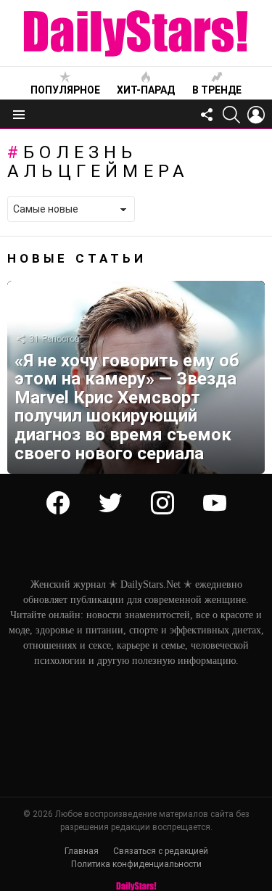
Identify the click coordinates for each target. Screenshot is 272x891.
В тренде (217, 90)
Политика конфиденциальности (136, 864)
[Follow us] (206, 114)
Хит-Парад (146, 90)
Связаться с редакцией (160, 851)
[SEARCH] (231, 114)
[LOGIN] (256, 114)
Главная (82, 851)
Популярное (65, 90)
